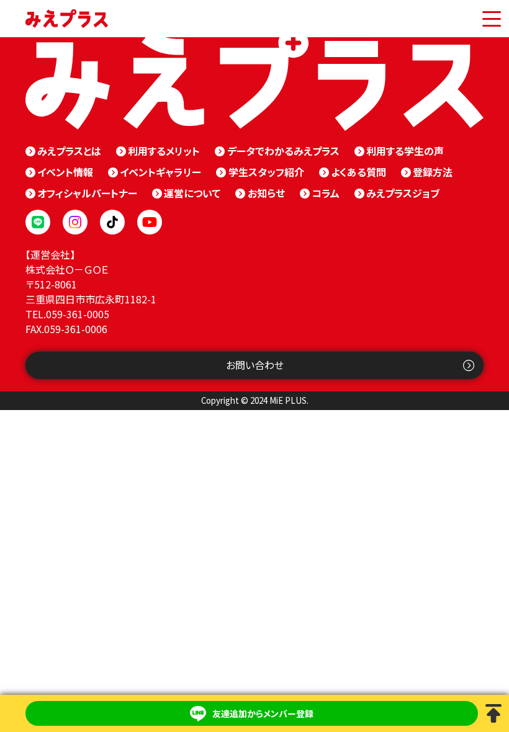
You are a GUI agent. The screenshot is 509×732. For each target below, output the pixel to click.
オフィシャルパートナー (87, 192)
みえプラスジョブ (402, 192)
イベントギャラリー (160, 171)
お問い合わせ (255, 364)
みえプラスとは (69, 150)
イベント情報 (65, 171)
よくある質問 (358, 171)
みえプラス (66, 18)
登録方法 (433, 171)
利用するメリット (164, 150)
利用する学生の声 (405, 150)
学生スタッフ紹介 (266, 171)
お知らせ (266, 192)
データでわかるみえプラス (283, 150)
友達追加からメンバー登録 (262, 713)
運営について (192, 192)
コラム (326, 192)
